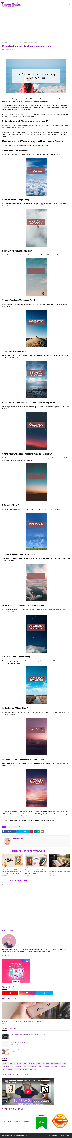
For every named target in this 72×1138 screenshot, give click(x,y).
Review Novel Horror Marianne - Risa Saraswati (22, 1049)
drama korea (47, 1066)
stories (24, 1063)
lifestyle (38, 1063)
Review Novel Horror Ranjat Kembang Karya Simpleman (25, 1042)
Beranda (4, 42)
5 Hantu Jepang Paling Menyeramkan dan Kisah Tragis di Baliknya (27, 1034)
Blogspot (14, 1135)
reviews (64, 1063)
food (12, 1066)
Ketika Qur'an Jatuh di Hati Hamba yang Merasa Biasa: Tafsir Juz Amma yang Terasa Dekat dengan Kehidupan (12, 871)
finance (16, 1069)
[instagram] (27, 993)
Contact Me (61, 1135)
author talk (62, 1066)
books (9, 826)
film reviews (6, 1066)
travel (47, 1063)
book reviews (11, 1063)
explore (19, 1063)
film (43, 1063)
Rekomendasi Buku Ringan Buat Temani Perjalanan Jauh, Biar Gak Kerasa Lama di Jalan (59, 871)
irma (3, 49)
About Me (54, 1135)
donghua (10, 1069)
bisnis (39, 1066)
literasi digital (23, 1069)
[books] (36, 1010)
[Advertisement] (37, 25)
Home (48, 1135)
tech (25, 1066)
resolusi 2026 (32, 1069)
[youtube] (10, 993)
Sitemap (68, 1135)
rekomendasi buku (11, 42)
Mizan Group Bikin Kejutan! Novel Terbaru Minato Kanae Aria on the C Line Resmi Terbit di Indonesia (35, 871)
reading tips (18, 1066)
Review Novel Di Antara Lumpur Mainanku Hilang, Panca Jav (21, 1021)
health (4, 1069)
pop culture (54, 1066)
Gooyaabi (26, 1135)
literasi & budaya (32, 1066)
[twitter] (44, 993)
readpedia (31, 1063)
